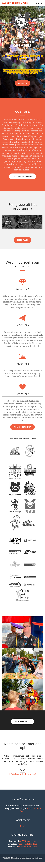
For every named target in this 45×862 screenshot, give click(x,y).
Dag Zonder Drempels (15, 3)
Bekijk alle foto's (22, 721)
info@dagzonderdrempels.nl (22, 774)
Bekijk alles (22, 240)
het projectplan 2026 (27, 844)
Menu (39, 3)
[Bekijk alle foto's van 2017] (22, 663)
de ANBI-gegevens (27, 841)
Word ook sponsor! (22, 427)
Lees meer (22, 83)
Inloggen (39, 858)
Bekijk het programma (22, 176)
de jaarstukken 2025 (27, 847)
